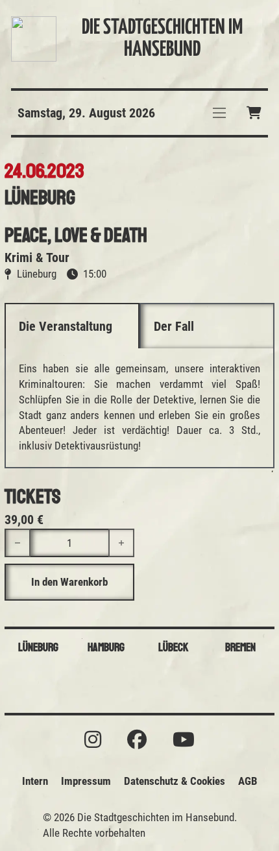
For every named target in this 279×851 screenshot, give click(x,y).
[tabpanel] (139, 407)
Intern (35, 780)
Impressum (86, 780)
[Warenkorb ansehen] (254, 112)
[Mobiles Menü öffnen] (219, 113)
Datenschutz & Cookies (174, 780)
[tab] (72, 325)
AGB (248, 780)
